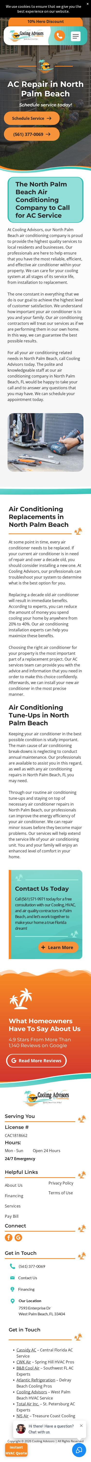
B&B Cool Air (28, 1368)
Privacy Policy (61, 1183)
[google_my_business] (18, 1238)
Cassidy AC (26, 1350)
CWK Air (24, 1362)
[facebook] (8, 1238)
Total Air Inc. (28, 1404)
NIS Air (23, 1416)
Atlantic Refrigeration (36, 1380)
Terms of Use (61, 1193)
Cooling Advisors (32, 1392)
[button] (76, 36)
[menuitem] (24, 1185)
